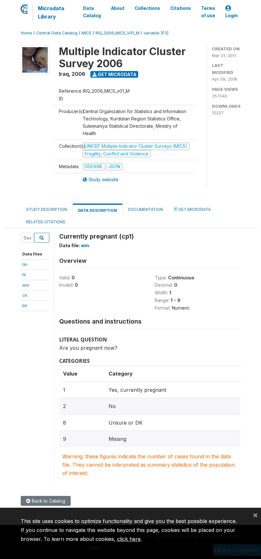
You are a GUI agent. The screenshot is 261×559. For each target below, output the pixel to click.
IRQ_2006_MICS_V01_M (117, 33)
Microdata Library (51, 12)
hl (24, 274)
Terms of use (208, 12)
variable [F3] (156, 33)
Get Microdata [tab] (194, 209)
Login (231, 15)
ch (24, 295)
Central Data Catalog (56, 33)
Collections (147, 8)
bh (24, 305)
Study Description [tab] (46, 209)
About (117, 8)
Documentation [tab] (145, 209)
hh (24, 264)
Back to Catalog (48, 501)
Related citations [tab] (45, 221)
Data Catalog (92, 12)
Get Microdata (117, 74)
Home (26, 33)
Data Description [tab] (97, 210)
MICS (86, 33)
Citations (180, 8)
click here (129, 539)
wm (25, 285)
